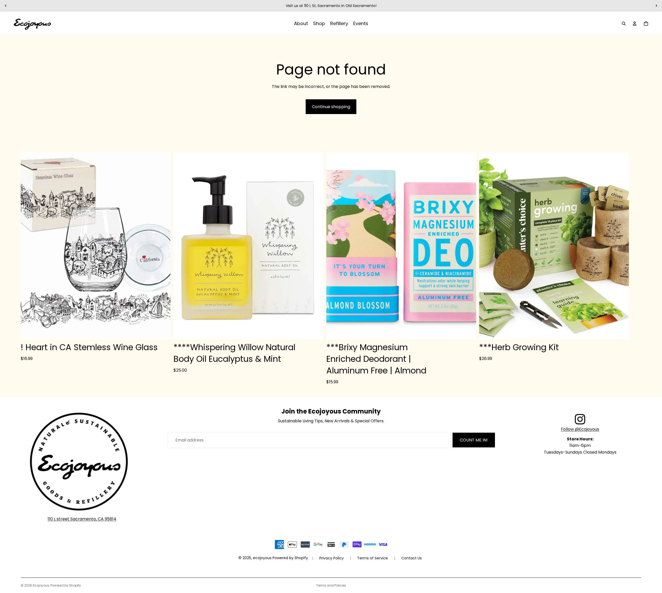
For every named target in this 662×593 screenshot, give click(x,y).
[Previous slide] (5, 5)
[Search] (623, 23)
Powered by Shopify (65, 585)
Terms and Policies (331, 585)
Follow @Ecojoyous (580, 429)
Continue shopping (331, 107)
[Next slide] (656, 5)
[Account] (634, 23)
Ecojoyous (41, 585)
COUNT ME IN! (474, 440)
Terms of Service (372, 558)
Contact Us (411, 558)
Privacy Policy (331, 558)
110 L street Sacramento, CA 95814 (82, 519)
